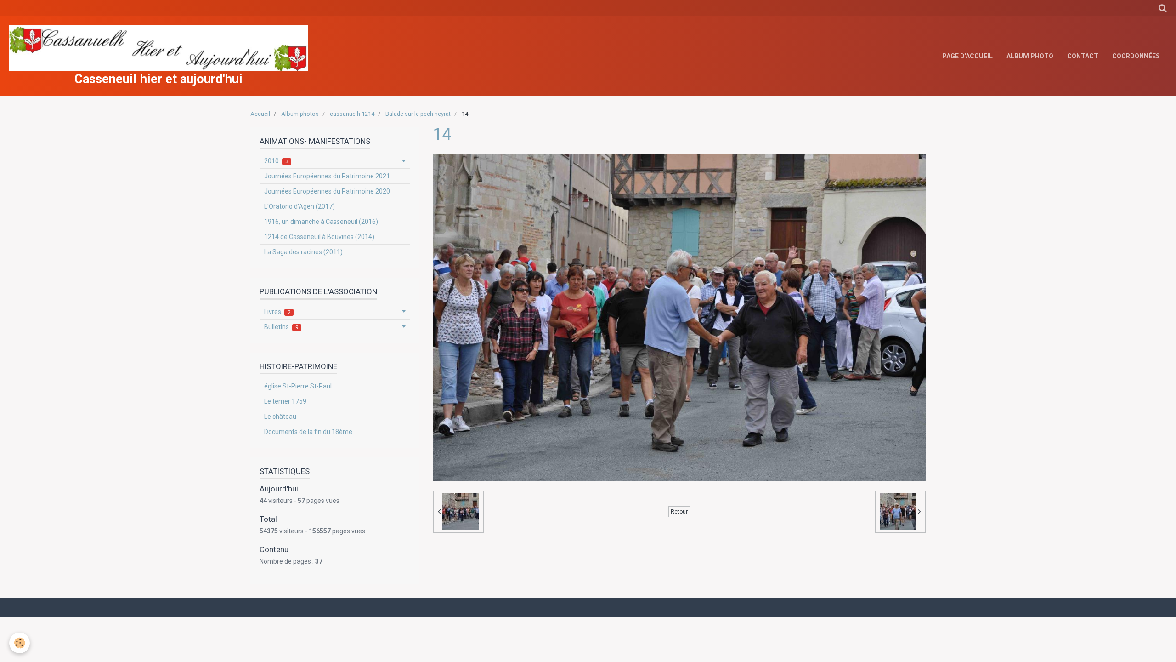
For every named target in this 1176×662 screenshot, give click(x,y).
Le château (280, 416)
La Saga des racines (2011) (303, 252)
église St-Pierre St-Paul (298, 386)
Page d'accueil (967, 56)
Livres (277, 311)
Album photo (1029, 56)
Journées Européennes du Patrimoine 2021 (327, 176)
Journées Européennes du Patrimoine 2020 (327, 191)
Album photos (300, 113)
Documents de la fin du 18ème (308, 431)
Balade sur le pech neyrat (418, 113)
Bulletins (281, 327)
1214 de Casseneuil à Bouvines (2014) (319, 236)
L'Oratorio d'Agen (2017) (299, 206)
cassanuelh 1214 (352, 113)
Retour (679, 511)
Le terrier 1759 (285, 401)
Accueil (260, 113)
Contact (1082, 56)
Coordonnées (1136, 56)
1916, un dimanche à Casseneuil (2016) (321, 221)
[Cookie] (19, 643)
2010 (276, 161)
